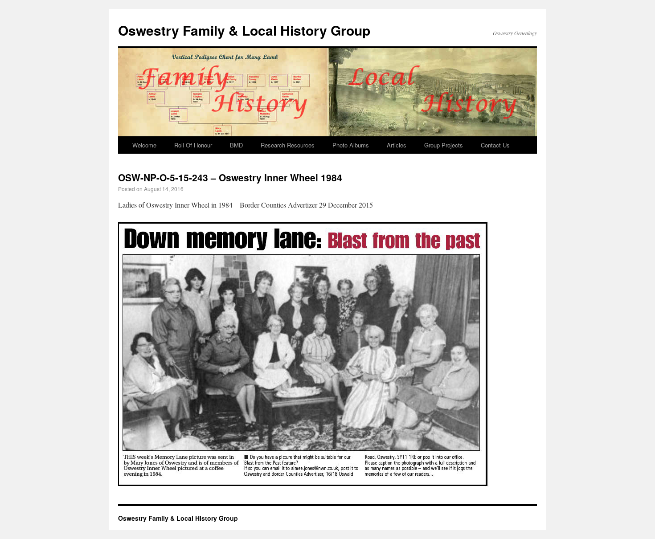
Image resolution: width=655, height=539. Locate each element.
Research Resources (288, 145)
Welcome (144, 145)
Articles (396, 145)
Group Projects (443, 145)
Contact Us (495, 145)
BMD (236, 145)
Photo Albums (350, 145)
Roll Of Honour (193, 145)
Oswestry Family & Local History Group (244, 30)
